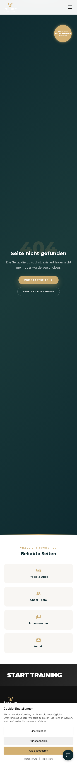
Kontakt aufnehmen (38, 291)
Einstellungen (38, 730)
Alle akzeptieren (38, 750)
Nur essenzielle (38, 740)
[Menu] (69, 7)
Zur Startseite (38, 280)
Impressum (47, 758)
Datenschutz (30, 758)
